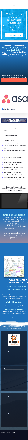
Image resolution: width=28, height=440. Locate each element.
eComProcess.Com (8, 432)
